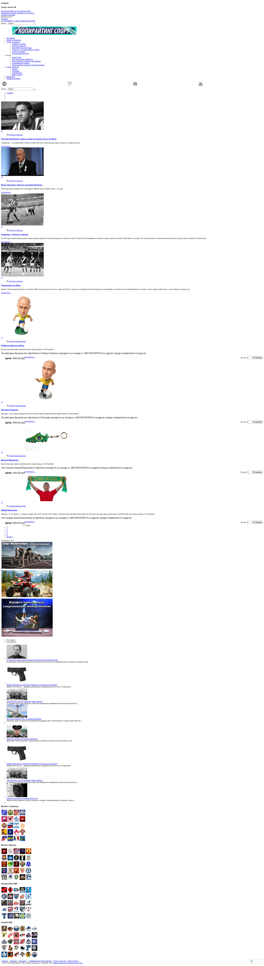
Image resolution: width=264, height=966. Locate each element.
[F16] (16, 815)
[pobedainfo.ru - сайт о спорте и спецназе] (18, 21)
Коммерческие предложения (40, 961)
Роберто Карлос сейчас (12, 345)
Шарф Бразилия (9, 510)
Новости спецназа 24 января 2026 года (22, 798)
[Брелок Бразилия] (2, 452)
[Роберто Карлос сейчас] (2, 338)
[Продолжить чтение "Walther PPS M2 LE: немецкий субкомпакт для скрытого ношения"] (17, 683)
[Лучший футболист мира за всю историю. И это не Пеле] (2, 131)
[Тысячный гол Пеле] (2, 278)
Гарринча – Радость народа (14, 234)
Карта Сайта (73, 961)
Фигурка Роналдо (9, 410)
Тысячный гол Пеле (10, 285)
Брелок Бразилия (9, 460)
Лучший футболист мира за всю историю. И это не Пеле (28, 139)
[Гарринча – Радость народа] (2, 227)
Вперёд (10, 537)
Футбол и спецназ (16, 135)
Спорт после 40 (59, 961)
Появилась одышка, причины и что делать (17, 13)
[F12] (10, 815)
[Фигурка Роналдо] (2, 402)
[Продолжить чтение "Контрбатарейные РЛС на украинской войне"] (17, 717)
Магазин (13, 961)
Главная (10, 93)
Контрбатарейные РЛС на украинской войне (24, 719)
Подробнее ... (6, 146)
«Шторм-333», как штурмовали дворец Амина (24, 702)
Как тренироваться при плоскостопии (16, 11)
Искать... (4, 24)
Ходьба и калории (8, 15)
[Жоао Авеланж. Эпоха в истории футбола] (2, 177)
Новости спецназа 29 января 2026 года (22, 739)
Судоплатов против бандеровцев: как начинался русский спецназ (32, 660)
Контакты (23, 961)
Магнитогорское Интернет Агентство (68, 963)
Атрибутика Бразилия (17, 341)
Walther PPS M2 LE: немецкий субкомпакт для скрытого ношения (32, 685)
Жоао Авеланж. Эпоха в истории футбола (21, 185)
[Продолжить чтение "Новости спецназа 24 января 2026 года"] (17, 797)
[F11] (22, 815)
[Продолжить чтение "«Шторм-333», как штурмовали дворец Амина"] (17, 700)
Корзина (4, 19)
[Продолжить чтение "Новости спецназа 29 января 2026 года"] (17, 737)
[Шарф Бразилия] (2, 503)
